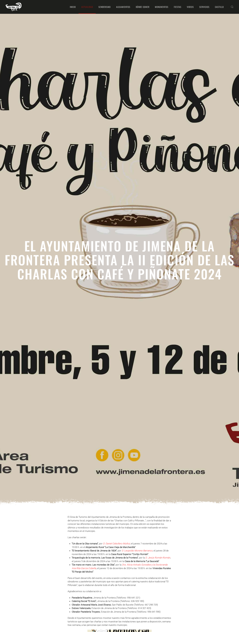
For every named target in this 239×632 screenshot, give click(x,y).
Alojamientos (123, 7)
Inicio (73, 7)
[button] (232, 7)
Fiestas (177, 7)
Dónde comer (142, 7)
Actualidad (87, 7)
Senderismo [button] (104, 7)
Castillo (219, 7)
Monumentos (161, 7)
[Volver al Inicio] (13, 7)
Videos (190, 7)
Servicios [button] (204, 7)
